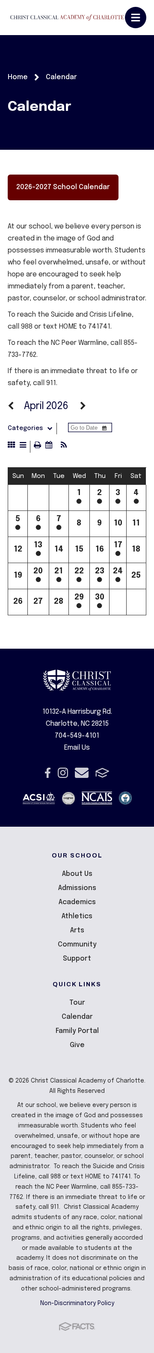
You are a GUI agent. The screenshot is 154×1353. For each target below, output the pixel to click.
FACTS (102, 773)
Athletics (77, 916)
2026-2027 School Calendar (63, 187)
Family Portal (77, 1031)
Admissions (77, 888)
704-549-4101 (77, 735)
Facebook (47, 773)
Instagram (63, 773)
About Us (77, 874)
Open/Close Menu (135, 17)
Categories (25, 428)
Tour (77, 1002)
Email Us (77, 747)
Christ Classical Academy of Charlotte (67, 17)
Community (77, 944)
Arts (77, 930)
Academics (77, 902)
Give (77, 1045)
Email (82, 773)
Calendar (77, 1017)
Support (77, 958)
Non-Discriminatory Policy (77, 1303)
